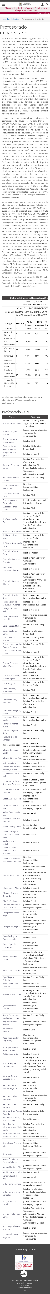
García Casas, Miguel (12, 626)
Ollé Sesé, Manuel (10, 901)
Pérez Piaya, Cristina (11, 971)
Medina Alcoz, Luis (11, 875)
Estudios (15, 19)
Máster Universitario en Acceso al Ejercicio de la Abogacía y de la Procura (26, 9)
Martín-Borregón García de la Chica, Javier (11, 835)
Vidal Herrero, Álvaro (12, 1184)
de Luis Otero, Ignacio (12, 531)
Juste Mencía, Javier (11, 763)
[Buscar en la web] (47, 4)
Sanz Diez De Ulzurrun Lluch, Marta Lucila (12, 1127)
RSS (25, 1290)
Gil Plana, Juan (9, 683)
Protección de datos (25, 1288)
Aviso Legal (25, 1285)
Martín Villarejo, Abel (12, 826)
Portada (5, 19)
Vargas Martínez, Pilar (12, 1167)
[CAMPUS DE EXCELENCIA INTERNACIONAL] (24, 1266)
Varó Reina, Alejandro (12, 1172)
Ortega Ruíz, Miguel (11, 927)
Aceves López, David (12, 423)
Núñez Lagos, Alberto (12, 888)
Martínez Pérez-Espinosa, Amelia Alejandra (10, 851)
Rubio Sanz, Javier (11, 1054)
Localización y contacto (25, 1249)
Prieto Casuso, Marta (12, 995)
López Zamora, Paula (12, 799)
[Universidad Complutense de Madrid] (25, 4)
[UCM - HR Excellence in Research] (24, 1258)
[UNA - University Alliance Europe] (23, 1273)
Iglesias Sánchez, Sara (12, 758)
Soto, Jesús (7, 1154)
